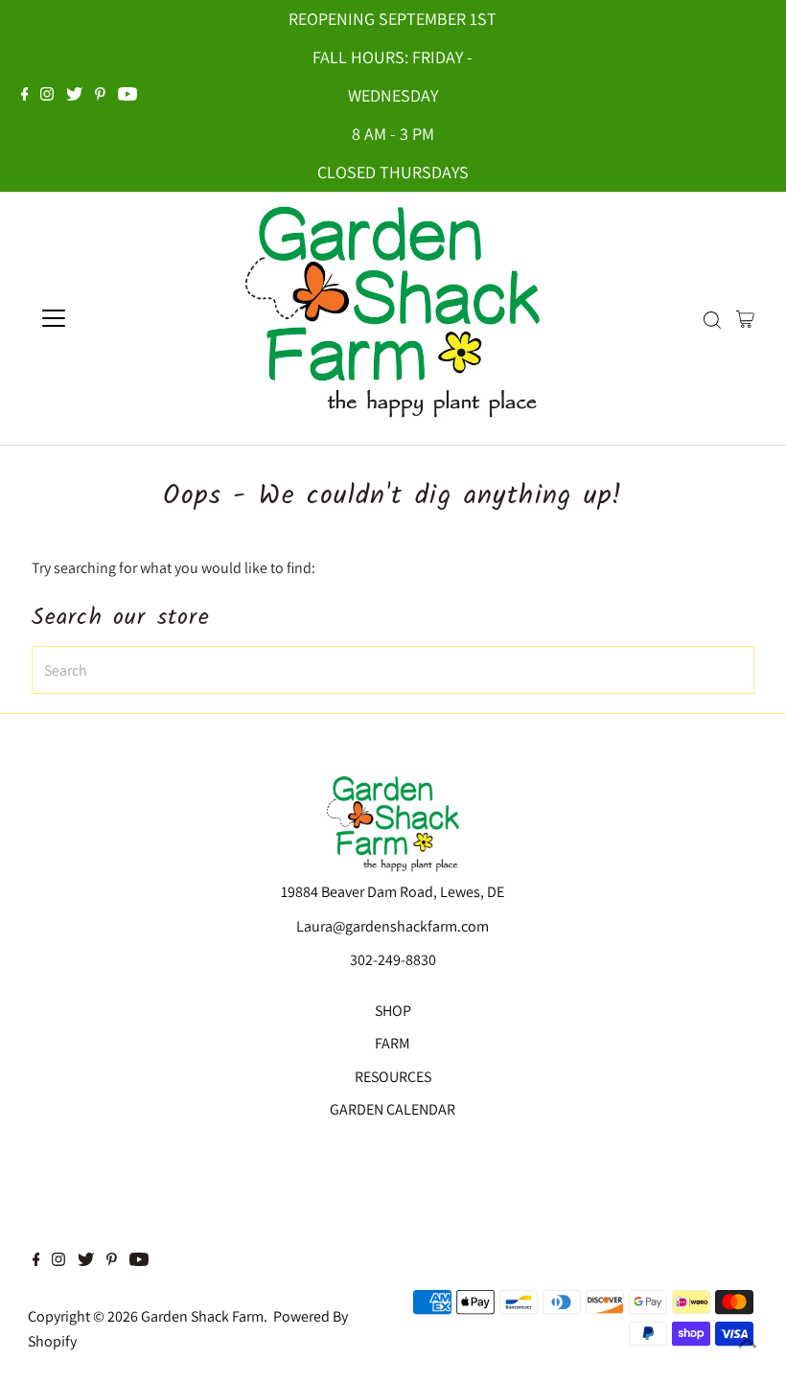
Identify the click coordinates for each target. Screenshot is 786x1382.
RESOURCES (393, 1077)
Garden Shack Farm (202, 1316)
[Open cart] (745, 318)
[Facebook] (25, 96)
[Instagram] (46, 96)
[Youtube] (127, 96)
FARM (392, 1043)
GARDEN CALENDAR (392, 1109)
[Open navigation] (116, 318)
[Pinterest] (100, 96)
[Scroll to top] (747, 1343)
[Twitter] (74, 96)
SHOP (393, 1011)
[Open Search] (712, 320)
